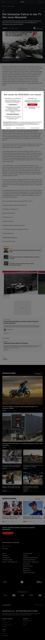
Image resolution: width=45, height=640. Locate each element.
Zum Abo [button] (32, 104)
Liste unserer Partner (7, 125)
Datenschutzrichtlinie (20, 127)
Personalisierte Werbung (12, 114)
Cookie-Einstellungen (34, 127)
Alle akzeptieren (12, 104)
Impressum (8, 127)
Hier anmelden (32, 108)
